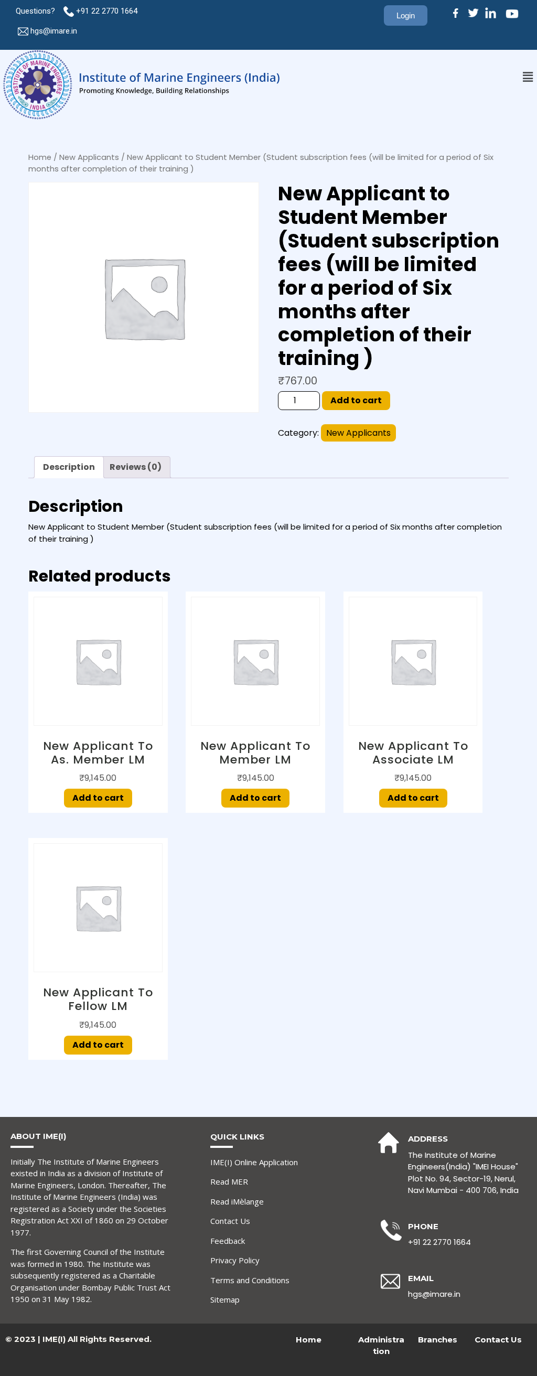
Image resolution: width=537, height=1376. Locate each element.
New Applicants (89, 157)
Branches (437, 1340)
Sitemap (225, 1299)
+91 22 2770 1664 (107, 11)
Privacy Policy (235, 1260)
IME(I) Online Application (254, 1162)
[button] (528, 77)
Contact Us (230, 1221)
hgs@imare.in (53, 31)
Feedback (227, 1240)
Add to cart (356, 400)
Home (39, 157)
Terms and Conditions (249, 1280)
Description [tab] (69, 467)
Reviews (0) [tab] (136, 467)
